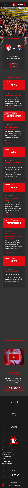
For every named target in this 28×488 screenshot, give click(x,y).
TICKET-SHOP (20, 4)
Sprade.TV (13, 470)
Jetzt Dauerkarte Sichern (14, 388)
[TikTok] (18, 475)
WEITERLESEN (9, 107)
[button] (2, 485)
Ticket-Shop (14, 468)
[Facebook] (9, 475)
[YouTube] (15, 475)
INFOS (14, 66)
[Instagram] (12, 475)
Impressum (14, 483)
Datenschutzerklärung (14, 485)
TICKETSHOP (14, 63)
